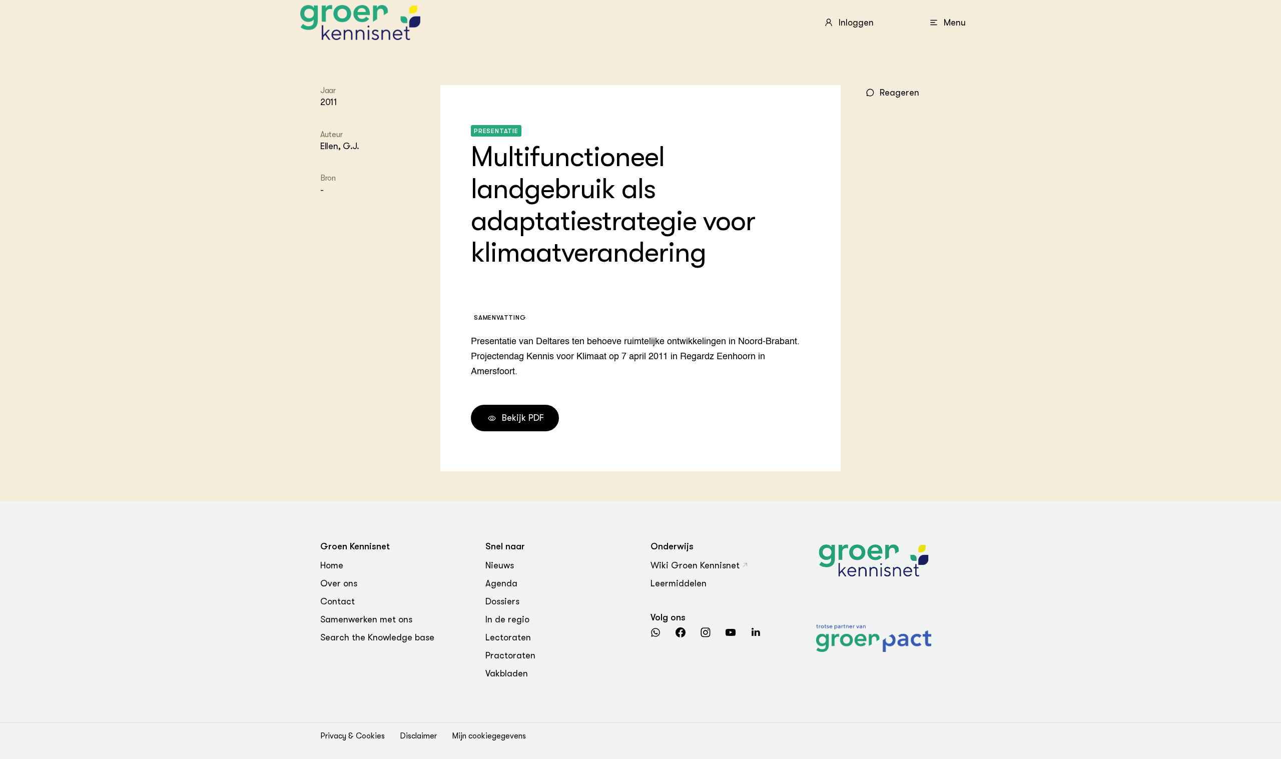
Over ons (338, 583)
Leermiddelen (679, 583)
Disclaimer (418, 735)
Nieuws (499, 565)
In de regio (507, 619)
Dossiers (502, 601)
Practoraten (510, 655)
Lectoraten (508, 637)
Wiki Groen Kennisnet (695, 565)
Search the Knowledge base (377, 637)
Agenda (501, 583)
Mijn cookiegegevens (489, 735)
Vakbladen (506, 673)
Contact (337, 601)
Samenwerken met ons (366, 619)
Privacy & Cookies (352, 735)
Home (331, 565)
